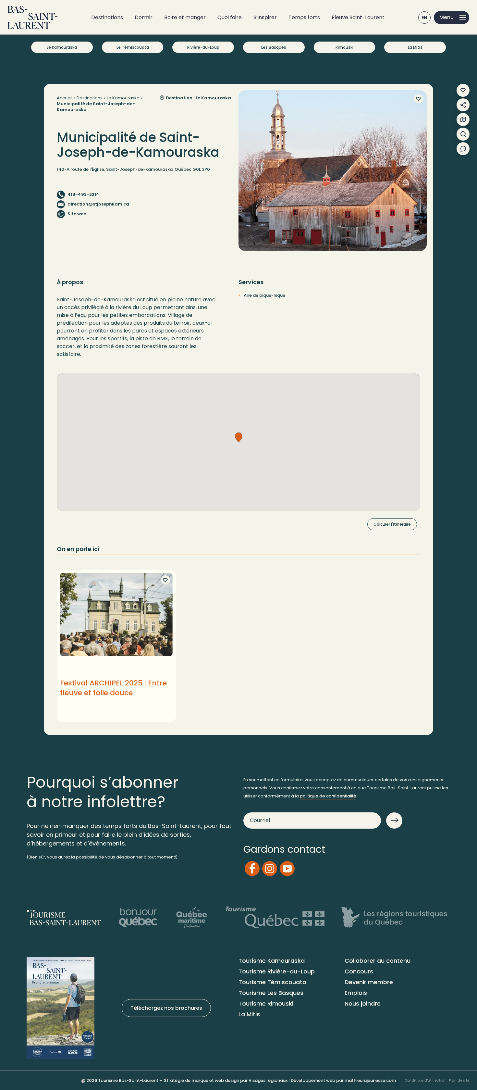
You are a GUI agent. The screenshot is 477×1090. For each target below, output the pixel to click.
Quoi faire (229, 17)
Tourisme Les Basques (270, 993)
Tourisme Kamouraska (271, 961)
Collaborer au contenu (377, 961)
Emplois (356, 993)
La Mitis (415, 47)
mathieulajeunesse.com (370, 1080)
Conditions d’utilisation (425, 1080)
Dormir (144, 17)
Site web (76, 214)
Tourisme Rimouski (265, 1003)
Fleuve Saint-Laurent (358, 17)
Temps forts (304, 17)
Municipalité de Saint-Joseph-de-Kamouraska (96, 107)
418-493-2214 (83, 194)
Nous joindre (363, 1003)
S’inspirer (265, 17)
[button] (238, 437)
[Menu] (451, 17)
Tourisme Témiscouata (272, 982)
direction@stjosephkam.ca (98, 204)
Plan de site (459, 1080)
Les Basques (273, 47)
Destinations (107, 17)
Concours (359, 971)
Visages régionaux (268, 1080)
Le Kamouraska (62, 47)
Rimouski (344, 47)
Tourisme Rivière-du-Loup (276, 971)
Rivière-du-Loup (203, 47)
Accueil (64, 98)
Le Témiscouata (132, 47)
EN (424, 17)
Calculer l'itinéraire (392, 524)
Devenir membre (369, 982)
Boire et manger (185, 17)
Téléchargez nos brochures (166, 1008)
